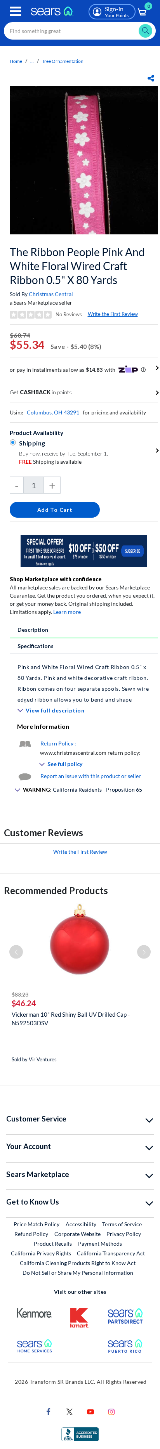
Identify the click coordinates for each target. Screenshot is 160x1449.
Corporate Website (77, 1233)
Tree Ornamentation (62, 61)
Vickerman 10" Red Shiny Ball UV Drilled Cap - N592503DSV (71, 1018)
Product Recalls (53, 1243)
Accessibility (81, 1224)
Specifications (35, 646)
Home (16, 61)
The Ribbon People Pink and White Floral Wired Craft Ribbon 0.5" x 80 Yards (77, 265)
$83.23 (20, 994)
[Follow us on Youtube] (90, 1411)
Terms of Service (122, 1224)
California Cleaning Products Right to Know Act (78, 1263)
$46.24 (24, 1003)
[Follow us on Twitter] (69, 1411)
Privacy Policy (123, 1234)
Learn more (67, 611)
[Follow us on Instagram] (111, 1411)
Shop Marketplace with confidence (56, 579)
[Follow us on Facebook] (48, 1411)
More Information (43, 726)
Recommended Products (56, 890)
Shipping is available (50, 461)
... (32, 61)
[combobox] (80, 31)
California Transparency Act (111, 1253)
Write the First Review (113, 314)
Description (32, 629)
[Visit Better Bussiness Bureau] (80, 1433)
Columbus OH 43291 (53, 412)
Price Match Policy (36, 1224)
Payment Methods (100, 1243)
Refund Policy (31, 1234)
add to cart (55, 509)
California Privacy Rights (41, 1253)
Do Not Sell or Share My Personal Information (78, 1272)
